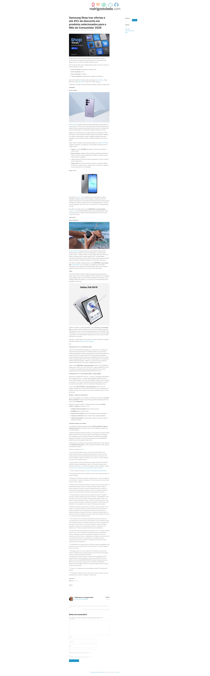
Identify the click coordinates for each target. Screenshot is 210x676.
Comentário (72, 619)
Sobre (126, 32)
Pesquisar (127, 18)
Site (70, 646)
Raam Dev (118, 672)
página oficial (83, 341)
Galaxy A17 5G (80, 197)
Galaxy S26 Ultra (99, 80)
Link (82, 449)
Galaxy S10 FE (81, 81)
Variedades (87, 30)
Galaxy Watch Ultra (74, 251)
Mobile (79, 30)
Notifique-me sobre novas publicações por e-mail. (80, 656)
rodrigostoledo (72, 30)
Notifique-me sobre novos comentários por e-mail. (80, 652)
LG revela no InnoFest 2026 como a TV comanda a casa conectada (96, 609)
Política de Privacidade (129, 30)
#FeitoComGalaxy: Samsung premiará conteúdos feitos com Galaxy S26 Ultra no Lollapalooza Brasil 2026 (88, 607)
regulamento (91, 341)
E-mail (71, 641)
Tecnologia (82, 30)
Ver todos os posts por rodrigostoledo (81, 599)
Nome (70, 637)
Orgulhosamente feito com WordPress (97, 672)
